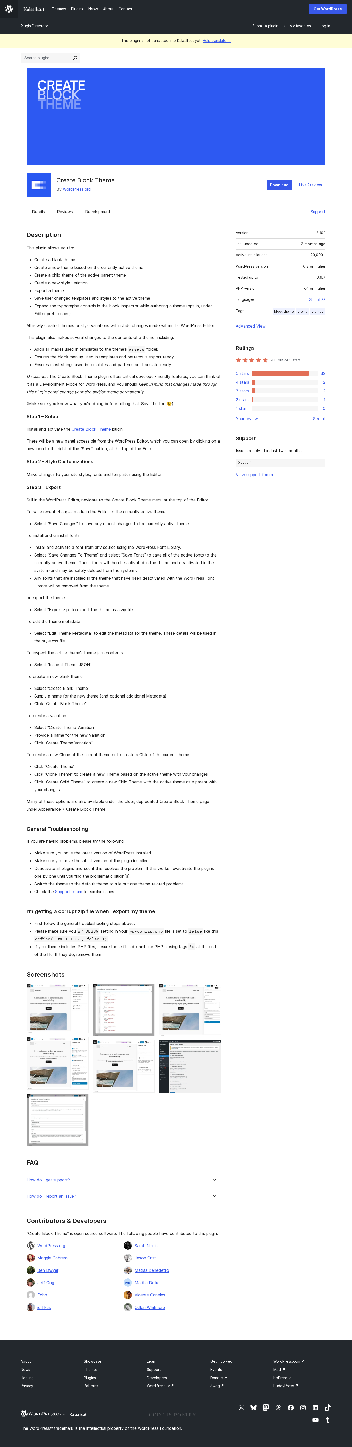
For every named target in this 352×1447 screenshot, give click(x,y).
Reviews (65, 211)
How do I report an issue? (51, 1196)
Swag (217, 1385)
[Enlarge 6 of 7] (213, 990)
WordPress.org (77, 189)
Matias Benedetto (152, 1270)
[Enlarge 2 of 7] (81, 1044)
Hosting (27, 1377)
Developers (157, 1377)
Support (318, 211)
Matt (279, 1369)
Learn (151, 1361)
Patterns (91, 1385)
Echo (42, 1295)
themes (317, 311)
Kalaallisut (78, 1414)
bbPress (282, 1377)
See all (319, 418)
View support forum (254, 474)
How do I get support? (48, 1180)
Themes (91, 1369)
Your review (247, 418)
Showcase (93, 1361)
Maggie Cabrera (52, 1257)
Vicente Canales (150, 1295)
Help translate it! (217, 40)
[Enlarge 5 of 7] (147, 1047)
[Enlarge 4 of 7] (147, 990)
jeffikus (44, 1307)
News (25, 1369)
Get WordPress (328, 9)
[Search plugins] (75, 58)
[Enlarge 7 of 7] (213, 1047)
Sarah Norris (146, 1245)
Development (97, 211)
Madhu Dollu (146, 1282)
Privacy (27, 1385)
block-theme (284, 311)
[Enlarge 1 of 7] (81, 990)
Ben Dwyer (47, 1270)
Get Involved (221, 1361)
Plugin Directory (34, 26)
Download (279, 185)
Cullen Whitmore (150, 1307)
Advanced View (251, 326)
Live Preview (310, 185)
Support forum (68, 891)
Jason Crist (145, 1257)
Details (38, 211)
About (26, 1361)
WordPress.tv (160, 1385)
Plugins (90, 1377)
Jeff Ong (45, 1282)
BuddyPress (285, 1385)
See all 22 (317, 299)
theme (303, 311)
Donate (218, 1377)
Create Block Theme (91, 429)
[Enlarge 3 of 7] (81, 1100)
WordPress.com (289, 1361)
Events (216, 1369)
